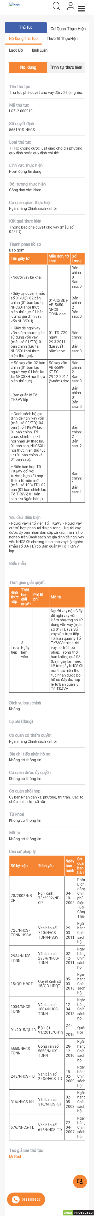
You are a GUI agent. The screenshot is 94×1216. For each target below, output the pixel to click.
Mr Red (15, 1156)
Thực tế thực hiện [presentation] (62, 38)
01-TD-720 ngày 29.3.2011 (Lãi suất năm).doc (58, 341)
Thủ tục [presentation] (25, 27)
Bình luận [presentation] (40, 50)
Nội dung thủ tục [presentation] (23, 38)
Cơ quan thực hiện (68, 28)
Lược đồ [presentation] (16, 50)
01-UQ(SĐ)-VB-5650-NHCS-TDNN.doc (58, 307)
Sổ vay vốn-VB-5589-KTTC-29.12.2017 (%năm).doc (59, 371)
